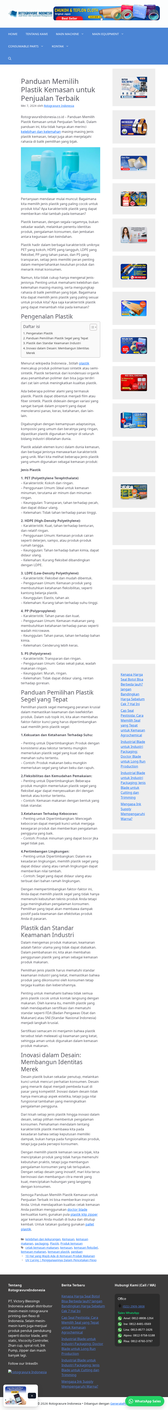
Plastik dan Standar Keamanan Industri (53, 343)
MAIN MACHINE (67, 34)
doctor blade (77, 1209)
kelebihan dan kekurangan (42, 1239)
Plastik (54, 1243)
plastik (84, 363)
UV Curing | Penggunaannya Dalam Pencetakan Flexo (60, 1260)
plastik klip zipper (84, 1214)
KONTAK (58, 46)
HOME (12, 34)
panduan (77, 1252)
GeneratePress (120, 1403)
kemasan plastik (58, 1252)
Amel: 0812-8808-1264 (138, 1318)
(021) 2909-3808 (134, 1306)
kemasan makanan (33, 1252)
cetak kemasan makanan (42, 1247)
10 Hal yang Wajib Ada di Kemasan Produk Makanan (60, 1256)
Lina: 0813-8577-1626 (138, 1329)
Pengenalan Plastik (39, 333)
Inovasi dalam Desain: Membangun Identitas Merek (57, 350)
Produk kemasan (71, 1243)
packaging (41, 1243)
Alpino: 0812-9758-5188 (139, 1335)
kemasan (66, 1247)
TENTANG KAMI (37, 34)
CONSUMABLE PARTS (23, 46)
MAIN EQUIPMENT (105, 34)
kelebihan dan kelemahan (41, 131)
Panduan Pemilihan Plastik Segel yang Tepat (57, 338)
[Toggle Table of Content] (91, 327)
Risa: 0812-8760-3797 (138, 1341)
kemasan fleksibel (86, 1247)
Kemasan (68, 1239)
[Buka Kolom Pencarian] (9, 58)
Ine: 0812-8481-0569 (137, 1324)
